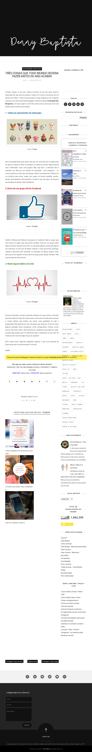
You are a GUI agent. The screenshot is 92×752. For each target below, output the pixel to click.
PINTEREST (45, 367)
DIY (83, 382)
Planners (65, 413)
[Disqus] (32, 561)
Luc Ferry (76, 176)
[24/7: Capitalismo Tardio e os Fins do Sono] (67, 166)
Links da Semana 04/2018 (15, 523)
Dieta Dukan (66, 334)
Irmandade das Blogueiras (58, 357)
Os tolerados (65, 558)
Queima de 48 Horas (69, 426)
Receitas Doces (67, 360)
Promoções (74, 382)
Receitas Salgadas (69, 364)
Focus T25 (65, 369)
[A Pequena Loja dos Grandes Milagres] (67, 244)
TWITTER (19, 367)
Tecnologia (77, 391)
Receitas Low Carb (77, 386)
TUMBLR (53, 367)
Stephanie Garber (78, 195)
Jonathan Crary (78, 159)
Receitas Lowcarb (67, 635)
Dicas (78, 329)
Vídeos (64, 351)
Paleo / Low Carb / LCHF (71, 378)
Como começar (66, 544)
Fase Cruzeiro (66, 549)
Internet (65, 347)
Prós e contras (66, 564)
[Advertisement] (46, 15)
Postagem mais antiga (50, 661)
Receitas (79, 342)
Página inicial (32, 661)
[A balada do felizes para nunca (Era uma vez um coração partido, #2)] (67, 205)
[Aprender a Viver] (67, 184)
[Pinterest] (82, 104)
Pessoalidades (67, 329)
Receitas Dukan (77, 347)
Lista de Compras (67, 606)
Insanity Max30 (67, 422)
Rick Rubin (77, 215)
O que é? (64, 538)
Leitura (81, 395)
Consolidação (65, 561)
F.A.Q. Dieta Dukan (67, 576)
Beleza (64, 382)
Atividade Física (77, 351)
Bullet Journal (77, 404)
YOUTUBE (32, 370)
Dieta (77, 334)
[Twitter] (69, 104)
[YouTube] (78, 104)
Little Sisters (68, 296)
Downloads (65, 391)
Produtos (65, 356)
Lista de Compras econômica (71, 609)
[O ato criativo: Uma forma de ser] (67, 224)
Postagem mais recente (14, 661)
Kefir (73, 395)
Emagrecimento (67, 342)
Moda (74, 400)
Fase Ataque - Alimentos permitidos (73, 547)
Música (64, 395)
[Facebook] (65, 104)
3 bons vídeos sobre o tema (70, 597)
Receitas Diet (77, 356)
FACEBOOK (11, 367)
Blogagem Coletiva (32, 69)
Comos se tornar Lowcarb (70, 603)
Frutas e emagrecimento (69, 600)
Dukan (72, 338)
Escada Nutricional (69, 417)
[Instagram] (74, 104)
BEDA (74, 369)
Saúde (64, 338)
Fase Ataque (65, 541)
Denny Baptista (29, 397)
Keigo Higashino (78, 235)
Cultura (65, 373)
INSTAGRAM (28, 367)
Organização (77, 408)
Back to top (46, 736)
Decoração (65, 400)
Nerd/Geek (65, 408)
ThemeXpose (46, 749)
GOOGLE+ (36, 367)
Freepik (34, 149)
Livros (64, 386)
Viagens (65, 404)
